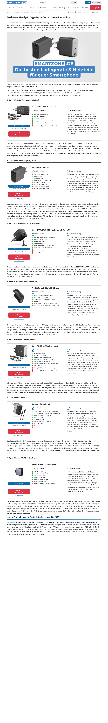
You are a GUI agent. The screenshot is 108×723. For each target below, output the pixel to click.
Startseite (10, 12)
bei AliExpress (19, 315)
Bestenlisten (43, 8)
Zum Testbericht (18, 125)
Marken (86, 8)
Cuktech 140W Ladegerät (41, 404)
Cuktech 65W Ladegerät (40, 167)
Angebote (96, 8)
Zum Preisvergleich (19, 137)
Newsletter (88, 12)
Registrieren (96, 2)
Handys (20, 8)
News (12, 8)
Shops (76, 8)
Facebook (79, 12)
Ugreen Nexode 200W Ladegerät (44, 465)
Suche (74, 2)
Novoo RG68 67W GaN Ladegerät (44, 107)
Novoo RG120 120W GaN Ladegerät (45, 346)
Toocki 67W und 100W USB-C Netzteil (46, 288)
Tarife (54, 8)
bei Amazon (19, 134)
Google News (97, 12)
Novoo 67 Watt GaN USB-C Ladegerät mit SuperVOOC (51, 230)
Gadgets (31, 8)
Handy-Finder (65, 8)
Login (88, 2)
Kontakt (71, 12)
